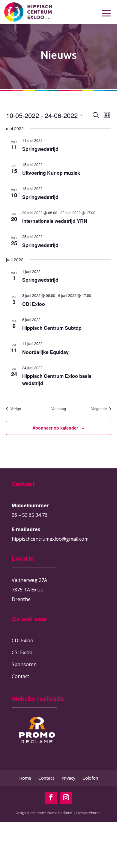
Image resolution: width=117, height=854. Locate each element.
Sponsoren (24, 664)
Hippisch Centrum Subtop (52, 327)
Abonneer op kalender (55, 428)
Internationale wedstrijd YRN (54, 220)
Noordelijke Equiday (45, 352)
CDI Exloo (33, 303)
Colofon (90, 778)
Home (25, 778)
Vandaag (58, 408)
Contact (20, 676)
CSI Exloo (22, 652)
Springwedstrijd (40, 148)
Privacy (68, 778)
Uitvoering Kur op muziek (51, 172)
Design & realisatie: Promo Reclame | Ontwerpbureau (59, 812)
